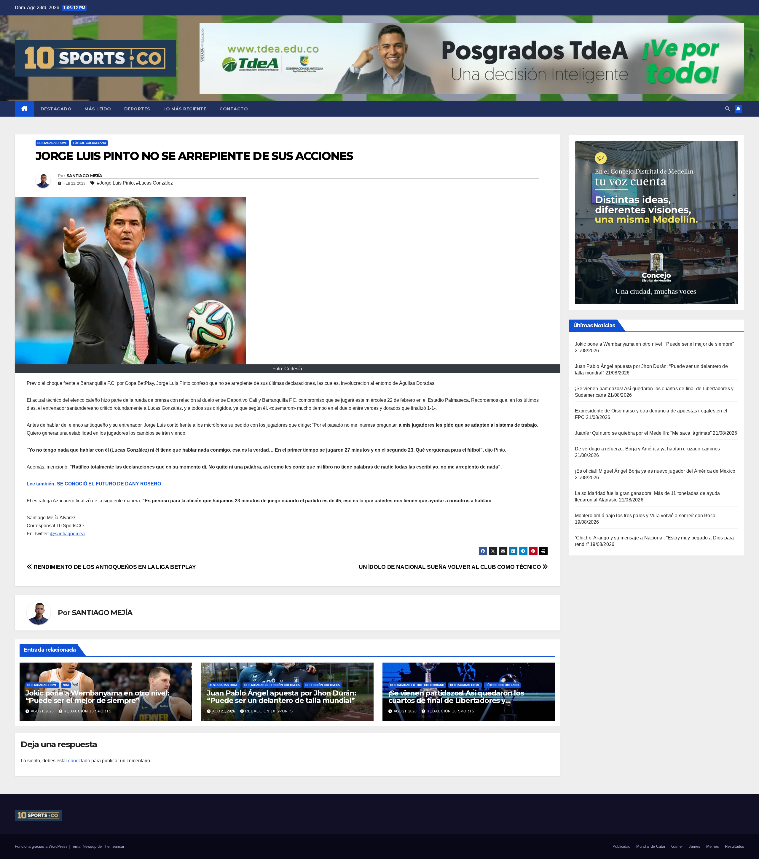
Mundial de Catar (650, 846)
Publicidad (621, 846)
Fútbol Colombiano (89, 143)
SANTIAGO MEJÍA (84, 175)
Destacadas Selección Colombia (272, 685)
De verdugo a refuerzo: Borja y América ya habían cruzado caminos (647, 448)
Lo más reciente (185, 109)
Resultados (734, 846)
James (694, 846)
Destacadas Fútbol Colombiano (417, 685)
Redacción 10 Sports (87, 711)
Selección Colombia (322, 685)
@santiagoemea (67, 533)
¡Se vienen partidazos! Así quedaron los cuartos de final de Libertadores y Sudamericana (456, 700)
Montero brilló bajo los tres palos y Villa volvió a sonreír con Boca (645, 515)
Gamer (677, 846)
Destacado (56, 109)
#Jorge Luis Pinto (115, 182)
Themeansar (113, 846)
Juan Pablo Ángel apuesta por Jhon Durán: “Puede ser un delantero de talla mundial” (281, 697)
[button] (727, 108)
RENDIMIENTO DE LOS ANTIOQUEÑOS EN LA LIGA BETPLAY (114, 567)
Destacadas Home (52, 143)
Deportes (137, 109)
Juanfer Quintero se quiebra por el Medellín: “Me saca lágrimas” (643, 433)
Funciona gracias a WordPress (42, 846)
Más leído (97, 109)
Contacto (233, 109)
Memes (712, 846)
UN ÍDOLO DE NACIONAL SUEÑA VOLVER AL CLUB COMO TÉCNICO (450, 567)
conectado (79, 760)
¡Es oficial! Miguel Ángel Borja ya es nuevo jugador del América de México (655, 471)
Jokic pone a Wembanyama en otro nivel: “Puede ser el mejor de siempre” (97, 697)
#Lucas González (154, 182)
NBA (66, 685)
